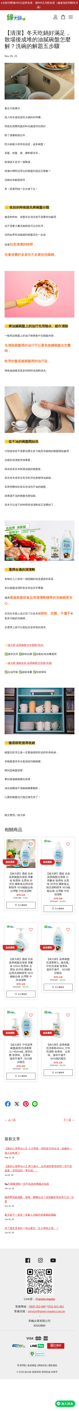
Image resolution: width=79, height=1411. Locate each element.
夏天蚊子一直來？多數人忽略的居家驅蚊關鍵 (30, 1214)
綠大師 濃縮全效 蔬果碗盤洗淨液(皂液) (30, 663)
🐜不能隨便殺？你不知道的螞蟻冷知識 (27, 1183)
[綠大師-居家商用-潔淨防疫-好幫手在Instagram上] (40, 1263)
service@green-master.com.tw (46, 1311)
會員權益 (32, 1365)
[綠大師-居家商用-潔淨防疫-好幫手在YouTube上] (53, 1263)
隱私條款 (53, 1365)
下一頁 (67, 1119)
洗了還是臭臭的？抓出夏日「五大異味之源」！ (32, 1228)
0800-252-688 (37, 1306)
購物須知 (42, 1365)
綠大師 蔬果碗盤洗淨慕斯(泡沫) (26, 645)
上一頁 (12, 1119)
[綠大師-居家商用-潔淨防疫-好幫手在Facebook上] (26, 1263)
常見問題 (21, 1365)
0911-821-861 (56, 1306)
